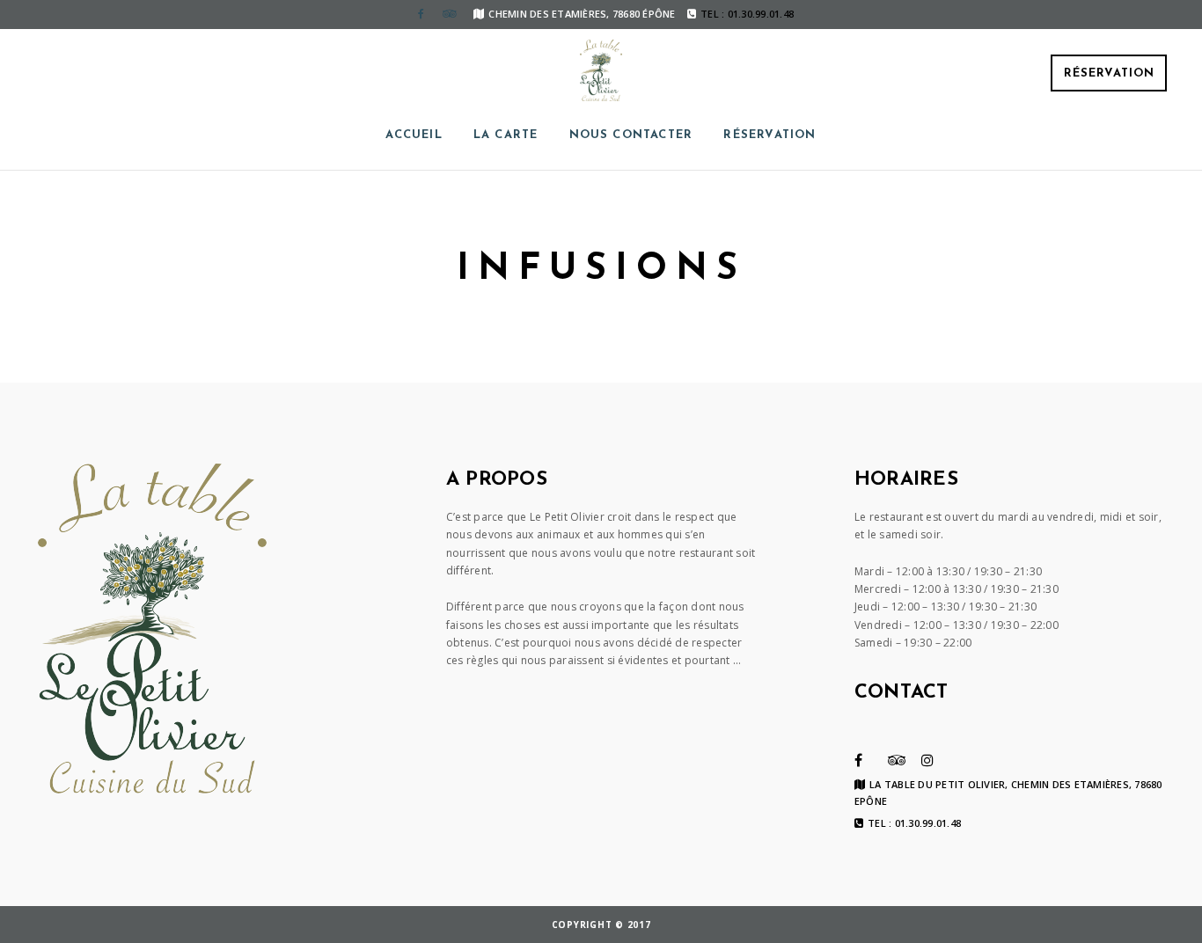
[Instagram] (927, 760)
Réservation (1109, 73)
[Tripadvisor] (449, 14)
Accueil (413, 135)
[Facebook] (420, 14)
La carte (506, 135)
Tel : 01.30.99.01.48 (914, 823)
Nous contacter (631, 135)
